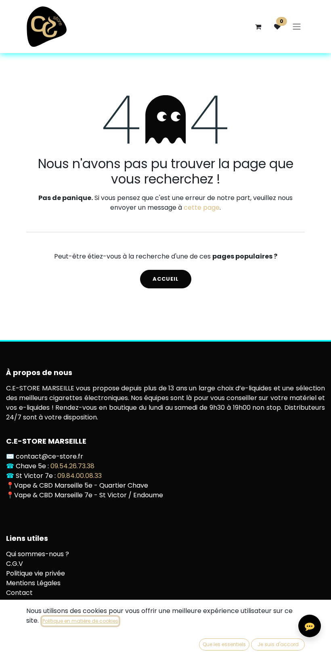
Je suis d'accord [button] (278, 644)
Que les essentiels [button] (224, 644)
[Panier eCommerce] (258, 27)
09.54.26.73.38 (72, 466)
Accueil (166, 279)
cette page (202, 207)
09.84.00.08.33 (79, 475)
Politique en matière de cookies (80, 620)
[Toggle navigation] (297, 27)
